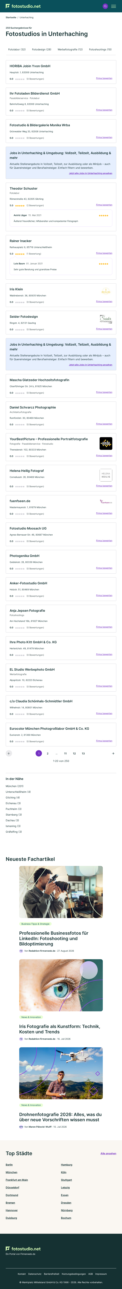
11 (65, 753)
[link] (61, 72)
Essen (64, 1195)
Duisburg (11, 1217)
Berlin (9, 1164)
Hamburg (66, 1164)
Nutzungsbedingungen (74, 1274)
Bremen (10, 1202)
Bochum (66, 1217)
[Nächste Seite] (113, 753)
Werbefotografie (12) (70, 49)
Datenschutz (34, 1274)
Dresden (66, 1202)
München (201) (15, 786)
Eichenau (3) (13, 803)
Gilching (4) (13, 797)
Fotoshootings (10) (100, 49)
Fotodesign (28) (41, 49)
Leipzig (65, 1187)
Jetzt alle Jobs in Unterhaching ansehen (90, 173)
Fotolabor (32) (17, 49)
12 (74, 753)
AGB (90, 1274)
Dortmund (12, 1195)
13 (83, 753)
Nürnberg (67, 1210)
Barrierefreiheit (51, 1274)
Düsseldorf (12, 1187)
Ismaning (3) (13, 826)
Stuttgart (66, 1179)
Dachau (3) (12, 820)
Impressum (101, 1274)
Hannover (12, 1210)
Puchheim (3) (14, 808)
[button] (105, 6)
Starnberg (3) (14, 814)
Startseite (11, 17)
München (11, 1172)
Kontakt (22, 1274)
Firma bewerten (104, 78)
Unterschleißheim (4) (18, 791)
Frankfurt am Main (17, 1179)
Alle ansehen (108, 1153)
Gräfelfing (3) (14, 831)
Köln (63, 1172)
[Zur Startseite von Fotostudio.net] (23, 6)
